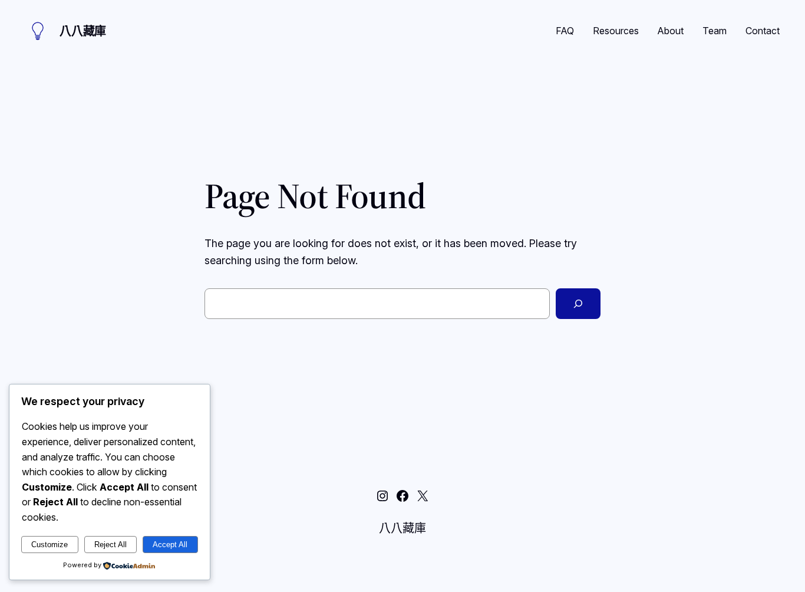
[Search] (578, 303)
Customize (49, 544)
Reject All (110, 544)
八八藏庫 (83, 31)
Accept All (170, 544)
